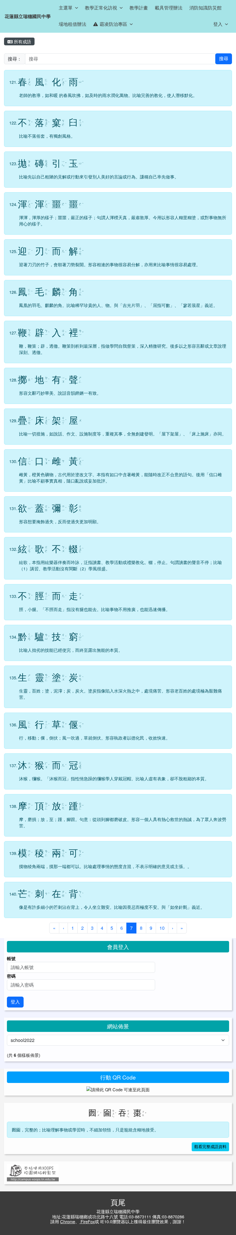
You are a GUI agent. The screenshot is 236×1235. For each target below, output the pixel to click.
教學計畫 (139, 7)
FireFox (87, 1221)
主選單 (66, 7)
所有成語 (22, 41)
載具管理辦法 (168, 7)
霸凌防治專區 (113, 24)
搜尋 (223, 58)
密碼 (11, 976)
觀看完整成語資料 (210, 1147)
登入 (217, 24)
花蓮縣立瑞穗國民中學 (28, 16)
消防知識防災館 (205, 7)
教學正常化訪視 (101, 7)
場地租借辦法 (72, 24)
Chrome (67, 1221)
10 (162, 928)
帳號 (11, 959)
